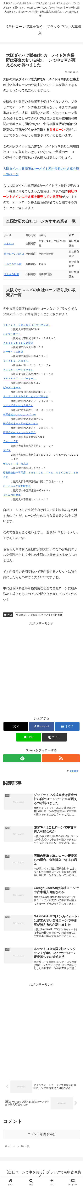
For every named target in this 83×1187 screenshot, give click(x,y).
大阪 (9, 614)
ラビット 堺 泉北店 (15, 463)
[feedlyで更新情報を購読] (22, 758)
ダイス (7, 450)
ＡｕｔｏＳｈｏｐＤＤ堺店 (18, 342)
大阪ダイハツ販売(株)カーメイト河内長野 (40, 614)
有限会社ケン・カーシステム (19, 432)
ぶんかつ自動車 (12, 494)
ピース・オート (12, 387)
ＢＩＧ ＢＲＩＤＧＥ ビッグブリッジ (25, 396)
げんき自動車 (11, 274)
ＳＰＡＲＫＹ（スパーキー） (19, 378)
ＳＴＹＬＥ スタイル (15, 360)
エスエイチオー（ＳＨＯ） (18, 405)
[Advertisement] (41, 668)
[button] (75, 744)
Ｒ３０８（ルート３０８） (18, 369)
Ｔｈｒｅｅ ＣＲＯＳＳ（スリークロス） (27, 324)
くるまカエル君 (12, 264)
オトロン (9, 243)
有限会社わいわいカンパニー (19, 414)
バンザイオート (12, 333)
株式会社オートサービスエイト (20, 423)
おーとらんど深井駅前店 (17, 486)
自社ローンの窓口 (14, 253)
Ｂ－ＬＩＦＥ (10, 441)
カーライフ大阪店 (13, 351)
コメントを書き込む (41, 1134)
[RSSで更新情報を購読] (61, 758)
